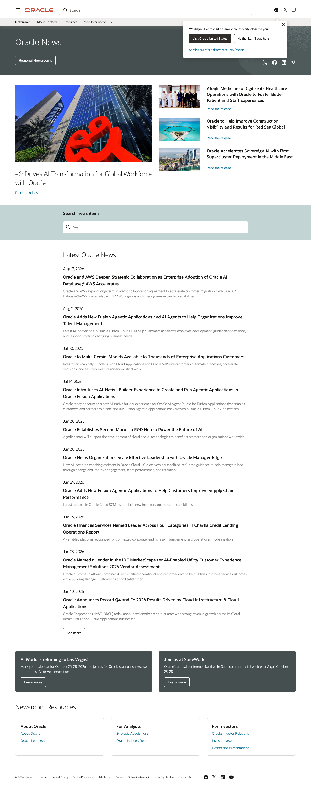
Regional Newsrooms (35, 60)
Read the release (27, 192)
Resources (70, 22)
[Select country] (276, 10)
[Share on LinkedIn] (283, 62)
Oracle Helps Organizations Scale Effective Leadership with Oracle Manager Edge (142, 457)
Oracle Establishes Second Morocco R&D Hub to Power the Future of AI (132, 429)
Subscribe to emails (139, 777)
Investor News (222, 740)
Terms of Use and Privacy (54, 777)
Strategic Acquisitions (132, 733)
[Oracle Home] (39, 10)
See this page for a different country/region (216, 50)
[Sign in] (284, 10)
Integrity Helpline (164, 777)
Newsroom (22, 22)
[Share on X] (265, 62)
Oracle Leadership (34, 740)
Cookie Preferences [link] (83, 777)
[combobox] (155, 10)
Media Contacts (47, 22)
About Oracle (30, 733)
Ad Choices (105, 777)
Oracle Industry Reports (133, 740)
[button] (17, 10)
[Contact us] (293, 10)
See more (74, 632)
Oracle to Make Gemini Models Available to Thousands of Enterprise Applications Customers (153, 356)
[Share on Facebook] (274, 62)
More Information (95, 22)
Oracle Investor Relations (230, 733)
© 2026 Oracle (23, 777)
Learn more (33, 682)
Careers (120, 777)
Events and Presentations (230, 747)
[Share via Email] (293, 62)
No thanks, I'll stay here (253, 38)
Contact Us (184, 777)
